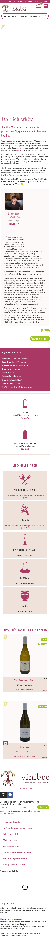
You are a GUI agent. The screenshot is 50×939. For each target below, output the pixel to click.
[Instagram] (3, 795)
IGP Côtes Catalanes (24, 689)
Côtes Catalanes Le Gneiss (24, 680)
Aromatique (26, 387)
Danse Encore (25, 747)
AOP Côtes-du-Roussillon (24, 756)
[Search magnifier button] (46, 16)
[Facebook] (10, 795)
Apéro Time (25, 527)
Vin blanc (15, 369)
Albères (18, 150)
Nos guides (17, 1)
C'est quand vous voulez (33, 525)
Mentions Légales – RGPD (15, 858)
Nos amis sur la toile (9, 871)
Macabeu (17, 376)
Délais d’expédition (11, 834)
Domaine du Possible (24, 752)
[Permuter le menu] (46, 6)
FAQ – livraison (10, 840)
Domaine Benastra (24, 685)
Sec (11, 387)
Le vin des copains (13, 525)
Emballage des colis (11, 822)
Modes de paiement (12, 846)
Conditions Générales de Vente (17, 852)
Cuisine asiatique (13, 495)
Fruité (17, 387)
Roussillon (14, 223)
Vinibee (28, 1)
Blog (37, 1)
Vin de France (22, 365)
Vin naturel (22, 362)
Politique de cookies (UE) (14, 864)
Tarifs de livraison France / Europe (18, 828)
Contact (45, 1)
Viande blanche (29, 495)
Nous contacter (25, 788)
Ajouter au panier (40, 338)
